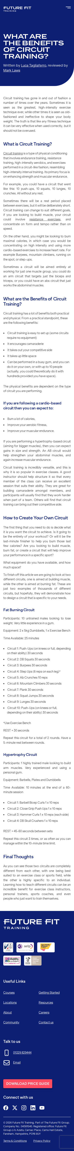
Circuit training (13, 153)
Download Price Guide (27, 1084)
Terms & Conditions (15, 1140)
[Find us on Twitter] (14, 1107)
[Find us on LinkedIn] (32, 1107)
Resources (46, 1002)
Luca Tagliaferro (33, 65)
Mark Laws (11, 70)
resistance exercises (44, 219)
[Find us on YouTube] (41, 1107)
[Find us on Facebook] (5, 1107)
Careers (44, 1012)
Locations (10, 1002)
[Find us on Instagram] (23, 1107)
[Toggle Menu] (68, 7)
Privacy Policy (41, 1140)
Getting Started (49, 992)
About (7, 1012)
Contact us (46, 1022)
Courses (9, 992)
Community (11, 1022)
